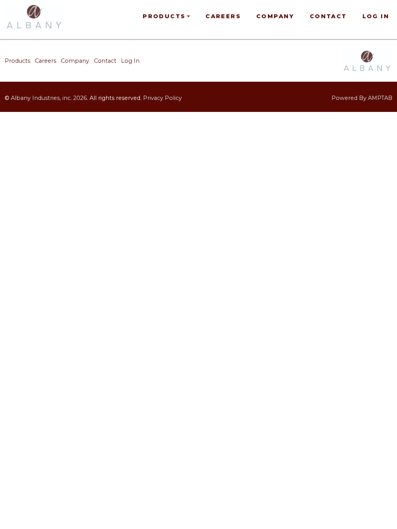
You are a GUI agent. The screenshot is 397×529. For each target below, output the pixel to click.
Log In (375, 16)
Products (17, 60)
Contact (328, 16)
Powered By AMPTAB (361, 97)
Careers (223, 16)
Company (275, 16)
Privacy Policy (162, 97)
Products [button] (164, 16)
